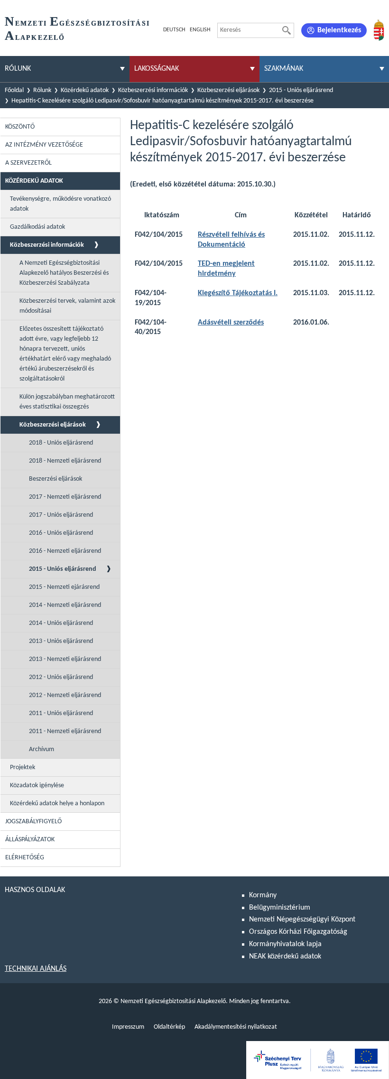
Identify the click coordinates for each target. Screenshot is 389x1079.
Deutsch (174, 30)
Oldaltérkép (169, 1027)
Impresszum (128, 1027)
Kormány (263, 895)
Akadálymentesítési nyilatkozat (235, 1027)
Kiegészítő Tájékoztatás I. (238, 293)
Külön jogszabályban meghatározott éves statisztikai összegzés (67, 401)
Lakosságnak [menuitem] (156, 69)
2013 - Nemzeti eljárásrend (65, 659)
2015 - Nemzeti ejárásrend (64, 587)
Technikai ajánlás (35, 969)
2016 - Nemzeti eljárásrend (65, 551)
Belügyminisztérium (279, 908)
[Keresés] (286, 30)
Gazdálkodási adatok (37, 227)
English (200, 30)
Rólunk (42, 90)
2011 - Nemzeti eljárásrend (65, 731)
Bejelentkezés (339, 30)
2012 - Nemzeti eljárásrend (65, 695)
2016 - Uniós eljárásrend (61, 533)
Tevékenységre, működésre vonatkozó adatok (60, 204)
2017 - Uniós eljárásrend (61, 515)
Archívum (41, 749)
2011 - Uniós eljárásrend (61, 713)
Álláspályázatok (30, 839)
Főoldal (14, 90)
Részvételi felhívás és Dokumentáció (231, 240)
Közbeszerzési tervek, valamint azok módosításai (67, 306)
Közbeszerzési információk (153, 90)
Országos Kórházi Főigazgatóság (298, 932)
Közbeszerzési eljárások (228, 90)
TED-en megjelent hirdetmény (226, 269)
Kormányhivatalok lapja (285, 944)
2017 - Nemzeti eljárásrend (65, 497)
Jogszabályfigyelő (33, 821)
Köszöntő (20, 126)
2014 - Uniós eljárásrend (61, 623)
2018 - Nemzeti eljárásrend (65, 461)
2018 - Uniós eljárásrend (61, 442)
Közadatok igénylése (37, 785)
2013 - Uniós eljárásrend (61, 641)
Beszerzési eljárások (55, 479)
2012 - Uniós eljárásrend (61, 677)
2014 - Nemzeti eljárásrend (65, 605)
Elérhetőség (24, 857)
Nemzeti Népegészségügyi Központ (302, 919)
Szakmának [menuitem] (283, 69)
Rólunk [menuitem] (18, 69)
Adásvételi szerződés (231, 322)
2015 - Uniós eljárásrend (301, 90)
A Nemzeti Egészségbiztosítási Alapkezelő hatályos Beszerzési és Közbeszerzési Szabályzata (64, 273)
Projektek (22, 767)
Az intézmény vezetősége (44, 145)
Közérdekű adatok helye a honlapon (57, 803)
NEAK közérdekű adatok (285, 956)
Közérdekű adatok (85, 90)
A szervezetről (28, 163)
